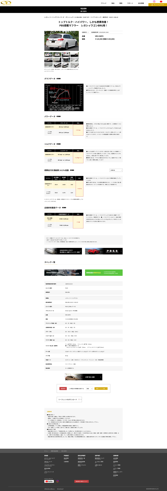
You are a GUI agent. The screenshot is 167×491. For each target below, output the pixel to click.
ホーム (45, 451)
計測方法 (113, 170)
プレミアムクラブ (159, 5)
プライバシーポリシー (49, 489)
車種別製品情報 (54, 451)
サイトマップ (60, 489)
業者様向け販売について (81, 481)
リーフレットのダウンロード (67, 399)
